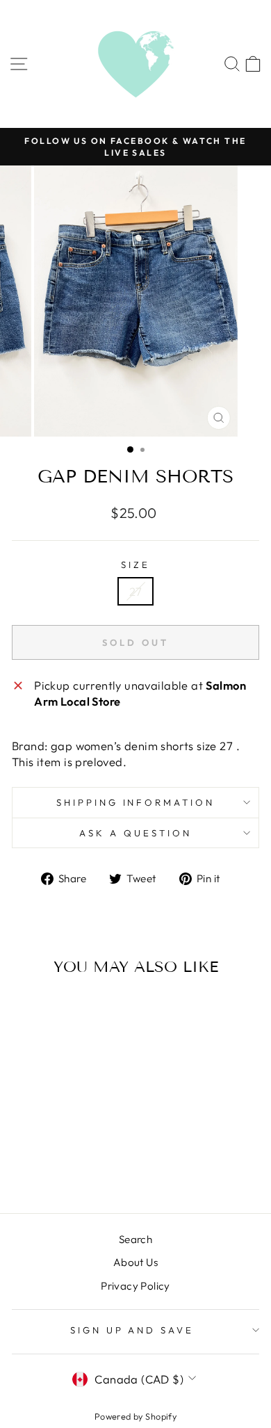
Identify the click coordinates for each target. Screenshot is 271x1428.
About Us (135, 1262)
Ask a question (135, 832)
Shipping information (135, 802)
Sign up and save (132, 1330)
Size (135, 564)
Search (135, 1239)
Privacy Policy (135, 1285)
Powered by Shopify (135, 1416)
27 (135, 591)
